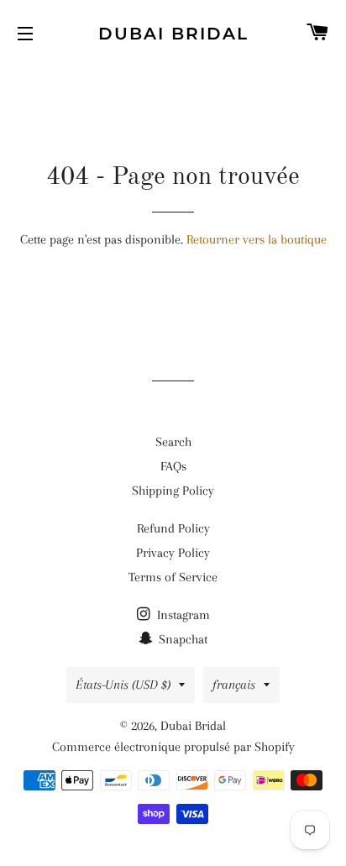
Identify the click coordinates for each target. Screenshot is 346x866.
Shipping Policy (173, 490)
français (233, 684)
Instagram (182, 614)
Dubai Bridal (173, 34)
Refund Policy (173, 528)
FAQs (173, 466)
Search (173, 441)
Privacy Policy (173, 552)
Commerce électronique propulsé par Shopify (173, 746)
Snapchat (181, 639)
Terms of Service (173, 577)
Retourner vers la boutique (256, 239)
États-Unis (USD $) (123, 684)
